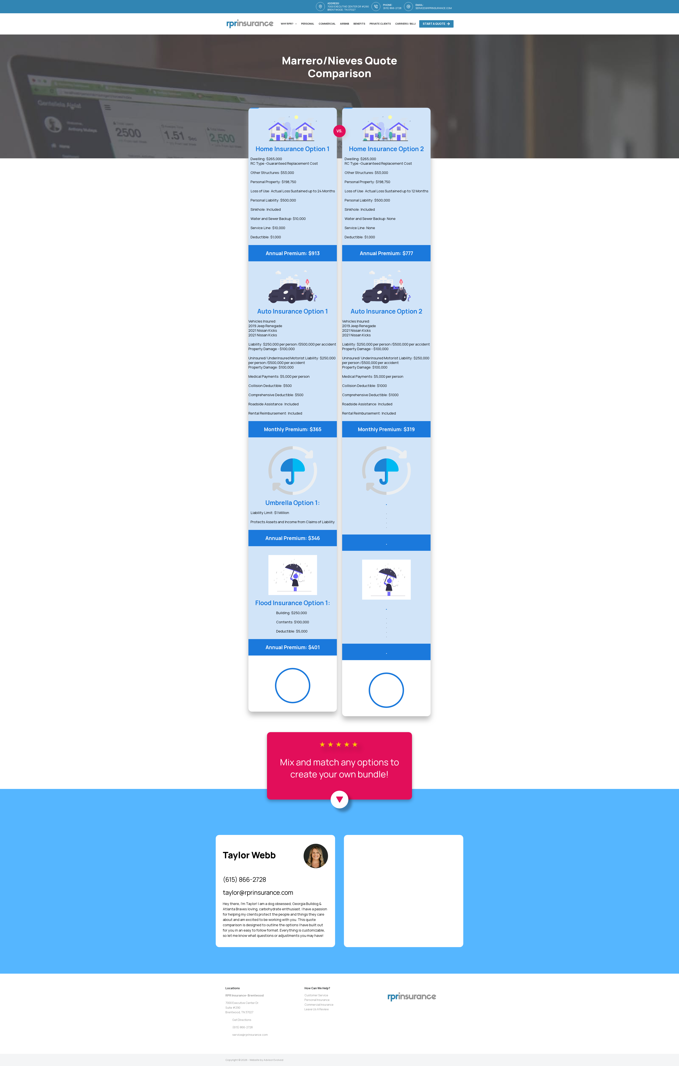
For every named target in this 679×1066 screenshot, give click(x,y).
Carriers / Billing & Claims (413, 23)
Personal (307, 23)
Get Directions (241, 1020)
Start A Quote (434, 24)
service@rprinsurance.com (434, 8)
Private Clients (380, 23)
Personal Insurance (317, 1000)
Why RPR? (287, 23)
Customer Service (316, 995)
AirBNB (344, 23)
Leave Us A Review (316, 1009)
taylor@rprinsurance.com (258, 892)
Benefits (359, 23)
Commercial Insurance (318, 1005)
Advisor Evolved (273, 1060)
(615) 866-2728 (392, 8)
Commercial (327, 23)
